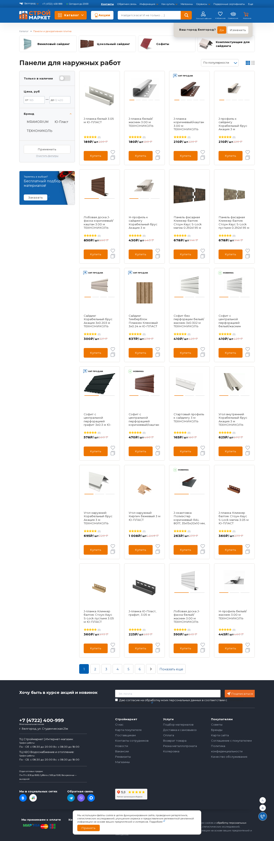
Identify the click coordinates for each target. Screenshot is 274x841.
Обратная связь (126, 4)
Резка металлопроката (180, 746)
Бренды (216, 730)
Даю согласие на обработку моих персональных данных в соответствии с (181, 702)
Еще (250, 4)
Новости (121, 746)
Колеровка (171, 751)
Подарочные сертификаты (229, 4)
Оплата (168, 735)
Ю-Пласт (61, 122)
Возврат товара (174, 740)
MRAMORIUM (38, 122)
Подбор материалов (178, 724)
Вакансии (122, 751)
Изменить (238, 30)
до (52, 100)
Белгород (30, 3)
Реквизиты (123, 756)
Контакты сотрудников (132, 740)
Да (222, 30)
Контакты (107, 4)
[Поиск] (186, 15)
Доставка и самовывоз (180, 730)
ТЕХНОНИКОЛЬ (39, 131)
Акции (104, 15)
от (26, 100)
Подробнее (156, 821)
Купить (95, 155)
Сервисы (201, 4)
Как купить (167, 4)
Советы (216, 724)
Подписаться (242, 693)
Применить (47, 149)
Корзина (247, 18)
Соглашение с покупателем (231, 740)
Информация (147, 4)
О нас (119, 724)
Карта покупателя (128, 730)
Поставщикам (125, 735)
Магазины (187, 4)
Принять (88, 828)
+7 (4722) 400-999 (52, 3)
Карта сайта (220, 735)
